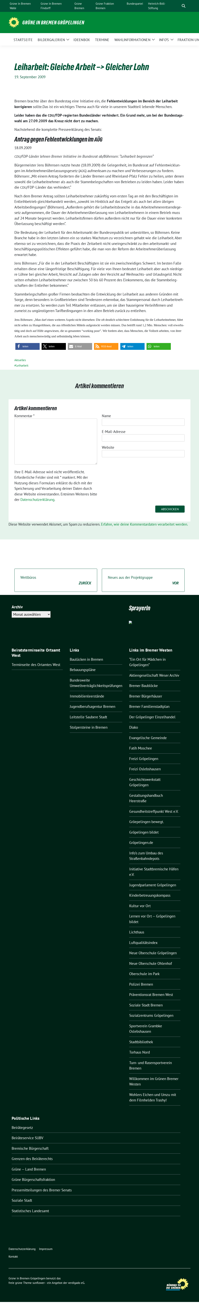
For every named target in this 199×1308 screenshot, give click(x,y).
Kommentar (24, 415)
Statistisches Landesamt (30, 1211)
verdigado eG (76, 1283)
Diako (133, 727)
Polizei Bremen (141, 984)
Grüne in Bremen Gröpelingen (53, 23)
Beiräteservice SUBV (27, 1138)
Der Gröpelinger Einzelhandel (152, 717)
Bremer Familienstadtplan (149, 706)
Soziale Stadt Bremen (146, 1005)
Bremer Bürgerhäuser (145, 696)
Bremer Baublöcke (143, 685)
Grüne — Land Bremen (29, 1169)
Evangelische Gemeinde (148, 737)
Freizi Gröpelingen (143, 758)
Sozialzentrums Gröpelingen (151, 1015)
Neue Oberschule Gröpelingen (153, 953)
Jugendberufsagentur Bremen (92, 706)
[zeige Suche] (183, 6)
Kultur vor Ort (140, 905)
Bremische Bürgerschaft (30, 1148)
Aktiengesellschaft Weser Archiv (154, 675)
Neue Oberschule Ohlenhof (150, 963)
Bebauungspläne (83, 669)
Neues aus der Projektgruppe (143, 580)
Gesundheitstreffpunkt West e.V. (153, 811)
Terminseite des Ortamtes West (36, 664)
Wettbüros (55, 580)
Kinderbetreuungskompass (149, 895)
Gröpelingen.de (141, 842)
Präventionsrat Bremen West (151, 994)
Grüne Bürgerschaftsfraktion (33, 1179)
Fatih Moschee (140, 748)
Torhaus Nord (139, 1052)
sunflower (38, 1283)
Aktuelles (20, 360)
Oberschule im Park (144, 973)
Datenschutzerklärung (37, 499)
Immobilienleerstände (87, 696)
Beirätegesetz (22, 1127)
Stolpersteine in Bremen (88, 727)
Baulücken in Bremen (86, 659)
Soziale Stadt (22, 1200)
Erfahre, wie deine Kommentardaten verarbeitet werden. (144, 524)
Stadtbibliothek (141, 1042)
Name (106, 415)
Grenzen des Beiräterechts (32, 1158)
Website (108, 447)
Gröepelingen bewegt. (146, 821)
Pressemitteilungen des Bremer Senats (42, 1190)
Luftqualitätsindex (143, 942)
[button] (27, 346)
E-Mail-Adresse (114, 431)
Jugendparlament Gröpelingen (152, 885)
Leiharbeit (22, 365)
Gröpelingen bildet (144, 832)
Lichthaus (136, 932)
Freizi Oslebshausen (145, 769)
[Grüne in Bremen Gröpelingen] (14, 22)
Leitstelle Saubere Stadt (88, 717)
